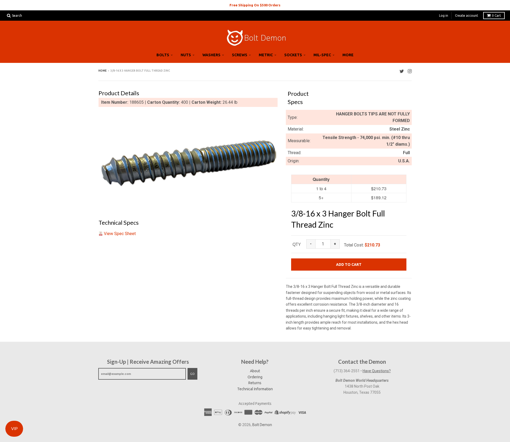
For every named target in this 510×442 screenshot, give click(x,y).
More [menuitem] (348, 55)
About (255, 371)
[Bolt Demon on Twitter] (402, 71)
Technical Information (255, 389)
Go (192, 373)
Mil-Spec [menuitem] (322, 55)
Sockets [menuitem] (293, 55)
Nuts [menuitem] (186, 55)
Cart (496, 15)
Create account (466, 15)
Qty (296, 244)
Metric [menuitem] (266, 55)
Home (102, 70)
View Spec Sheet (120, 233)
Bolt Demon (262, 425)
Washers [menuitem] (211, 55)
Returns (254, 383)
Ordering (255, 377)
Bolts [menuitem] (162, 55)
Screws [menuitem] (239, 55)
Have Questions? (377, 371)
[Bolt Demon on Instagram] (410, 71)
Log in (443, 15)
